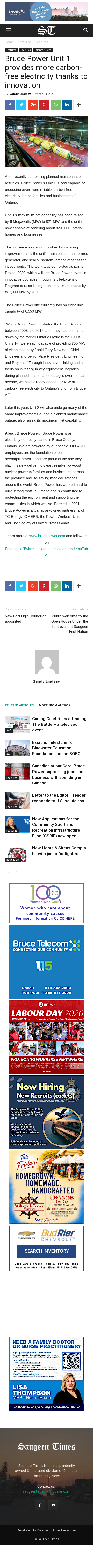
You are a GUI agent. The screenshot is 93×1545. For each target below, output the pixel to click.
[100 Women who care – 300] (46, 922)
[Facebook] (40, 1505)
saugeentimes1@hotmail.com (46, 1491)
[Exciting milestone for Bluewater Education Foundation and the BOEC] (17, 748)
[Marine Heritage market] (46, 1223)
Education (12, 859)
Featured (24, 42)
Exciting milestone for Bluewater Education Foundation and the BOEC (56, 748)
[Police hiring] (46, 1147)
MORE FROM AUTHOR (54, 705)
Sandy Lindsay (20, 93)
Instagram (59, 549)
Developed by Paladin (32, 1530)
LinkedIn (42, 549)
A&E (8, 730)
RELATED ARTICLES (19, 705)
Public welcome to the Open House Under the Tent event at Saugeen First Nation (69, 624)
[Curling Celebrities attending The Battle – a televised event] (17, 724)
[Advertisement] (46, 1304)
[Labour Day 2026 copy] (46, 1072)
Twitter (28, 549)
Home (9, 42)
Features (42, 42)
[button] (86, 30)
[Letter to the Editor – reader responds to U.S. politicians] (17, 800)
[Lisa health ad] (46, 1409)
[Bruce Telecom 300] (46, 997)
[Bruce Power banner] (46, 11)
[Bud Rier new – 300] (46, 1270)
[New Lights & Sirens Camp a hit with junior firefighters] (17, 853)
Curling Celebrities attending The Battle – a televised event (59, 724)
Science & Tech (43, 50)
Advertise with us (64, 1530)
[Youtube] (53, 1505)
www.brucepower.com (47, 536)
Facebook (13, 549)
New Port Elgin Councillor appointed (25, 619)
